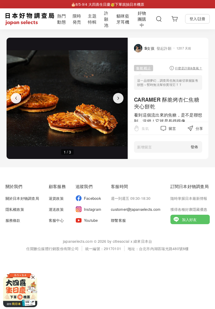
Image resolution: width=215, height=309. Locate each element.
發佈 (194, 146)
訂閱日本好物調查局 (189, 186)
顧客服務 (57, 186)
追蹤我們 (84, 186)
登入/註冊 (197, 18)
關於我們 (14, 186)
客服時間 (119, 186)
